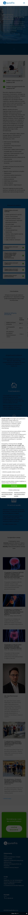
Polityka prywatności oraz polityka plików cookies (7, 494)
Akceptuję (14, 486)
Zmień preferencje (14, 490)
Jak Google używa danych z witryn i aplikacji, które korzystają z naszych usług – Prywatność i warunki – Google (13, 459)
